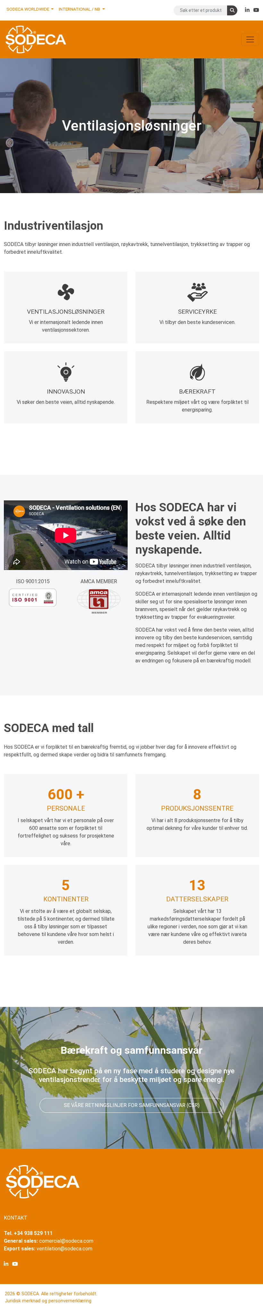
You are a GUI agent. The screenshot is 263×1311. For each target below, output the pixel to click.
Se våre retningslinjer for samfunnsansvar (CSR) (131, 1105)
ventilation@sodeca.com (64, 1249)
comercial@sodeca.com (66, 1241)
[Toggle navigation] (250, 39)
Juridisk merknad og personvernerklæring (48, 1301)
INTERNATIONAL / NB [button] (80, 9)
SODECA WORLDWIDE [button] (28, 9)
